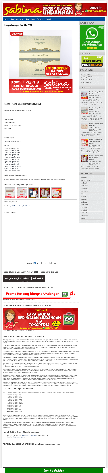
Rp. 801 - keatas (85, 82)
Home (6, 19)
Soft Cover (83, 218)
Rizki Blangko (27, 206)
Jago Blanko (84, 202)
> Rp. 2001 (11, 206)
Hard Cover (19, 206)
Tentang (40, 19)
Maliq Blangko (84, 207)
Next (54, 263)
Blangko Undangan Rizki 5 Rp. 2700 (18, 25)
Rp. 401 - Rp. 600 (85, 77)
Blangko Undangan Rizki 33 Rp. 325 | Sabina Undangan (96, 157)
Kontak (48, 19)
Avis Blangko (84, 177)
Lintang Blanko (84, 205)
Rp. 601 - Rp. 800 (85, 79)
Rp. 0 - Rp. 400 (85, 74)
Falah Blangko (84, 191)
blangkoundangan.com (19, 437)
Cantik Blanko (84, 186)
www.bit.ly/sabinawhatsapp (29, 435)
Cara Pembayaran (17, 19)
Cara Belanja (30, 19)
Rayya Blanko (84, 210)
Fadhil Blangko (84, 188)
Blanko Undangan (85, 180)
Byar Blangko (84, 183)
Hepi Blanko (84, 199)
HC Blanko (83, 194)
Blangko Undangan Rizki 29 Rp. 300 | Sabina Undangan (95, 141)
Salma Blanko (84, 215)
